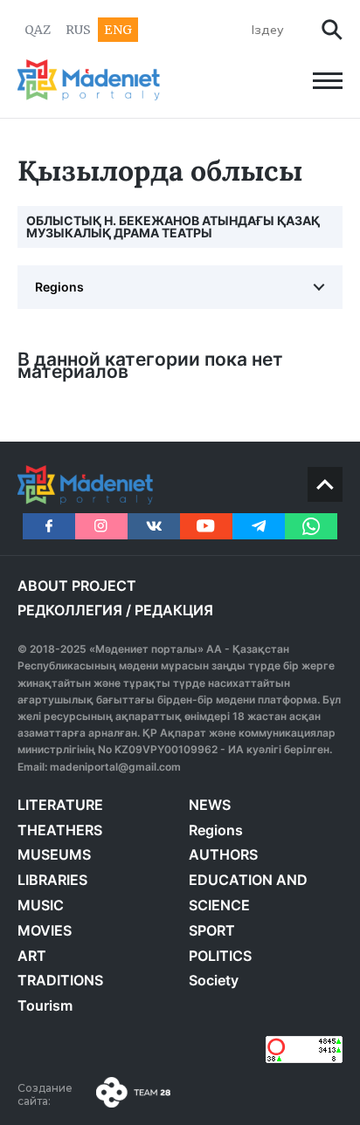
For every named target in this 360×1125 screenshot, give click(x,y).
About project (76, 585)
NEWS (210, 804)
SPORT (212, 930)
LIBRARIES (52, 879)
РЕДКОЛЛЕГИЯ (69, 610)
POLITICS (220, 955)
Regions (59, 286)
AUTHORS (223, 854)
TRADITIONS (60, 980)
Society (214, 980)
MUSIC (40, 905)
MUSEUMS (54, 854)
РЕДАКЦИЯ (174, 610)
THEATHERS (59, 830)
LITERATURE (60, 804)
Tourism (45, 1005)
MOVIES (44, 930)
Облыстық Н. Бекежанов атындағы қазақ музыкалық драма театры (173, 226)
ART (31, 955)
